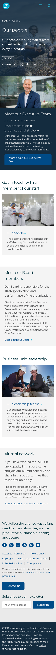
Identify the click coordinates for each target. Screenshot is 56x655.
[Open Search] (49, 6)
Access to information (14, 553)
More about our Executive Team (25, 159)
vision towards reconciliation (24, 647)
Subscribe (43, 604)
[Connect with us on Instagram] (11, 545)
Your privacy (34, 563)
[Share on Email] (35, 64)
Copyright (7, 558)
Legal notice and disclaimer (32, 558)
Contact (8, 58)
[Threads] (31, 545)
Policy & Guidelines (12, 563)
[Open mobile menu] (40, 6)
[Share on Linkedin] (28, 64)
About (15, 20)
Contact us (13, 586)
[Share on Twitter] (21, 64)
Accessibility (37, 553)
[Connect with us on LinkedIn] (18, 545)
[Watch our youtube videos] (38, 545)
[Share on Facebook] (15, 64)
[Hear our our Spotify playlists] (24, 545)
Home (5, 20)
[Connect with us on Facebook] (4, 545)
